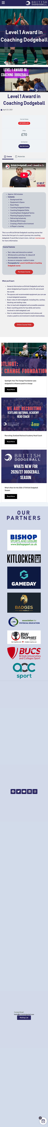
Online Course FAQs (24, 325)
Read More (11, 389)
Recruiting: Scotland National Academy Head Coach (23, 436)
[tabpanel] (24, 247)
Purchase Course (24, 272)
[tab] (7, 157)
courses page (40, 238)
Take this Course (24, 146)
